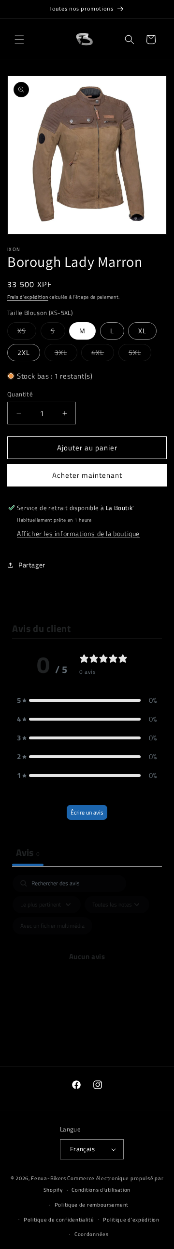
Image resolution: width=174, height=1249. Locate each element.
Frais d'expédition (27, 297)
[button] (19, 39)
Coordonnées (91, 1234)
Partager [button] (31, 565)
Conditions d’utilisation (101, 1190)
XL (142, 331)
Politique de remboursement (92, 1205)
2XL (23, 352)
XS (26, 332)
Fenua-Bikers (48, 1178)
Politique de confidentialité (59, 1219)
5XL (140, 354)
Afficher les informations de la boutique (78, 533)
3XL (66, 354)
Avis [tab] (28, 852)
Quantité (20, 394)
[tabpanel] (87, 967)
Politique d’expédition (131, 1219)
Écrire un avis (87, 812)
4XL (102, 354)
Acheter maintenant (87, 475)
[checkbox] (52, 925)
